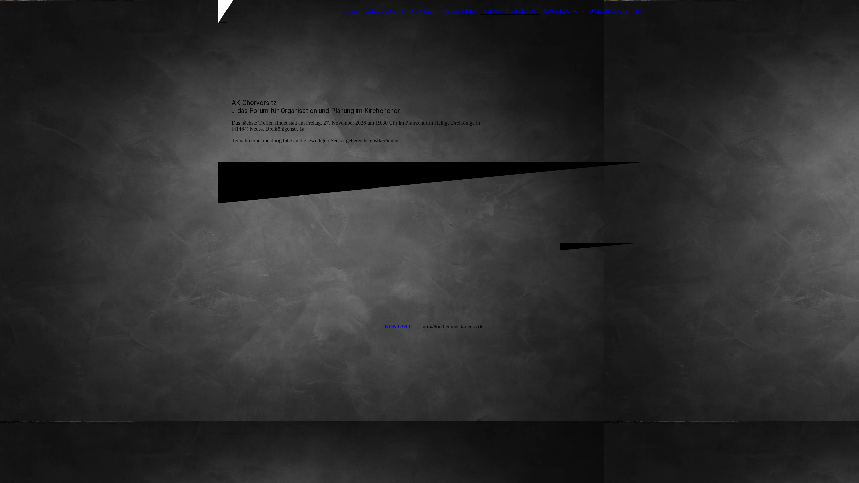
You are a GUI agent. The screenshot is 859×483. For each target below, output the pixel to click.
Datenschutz (609, 11)
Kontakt (424, 11)
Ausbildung (561, 11)
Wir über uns (384, 11)
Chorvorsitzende (510, 11)
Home (350, 11)
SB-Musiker (460, 11)
